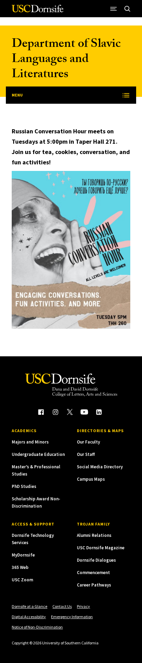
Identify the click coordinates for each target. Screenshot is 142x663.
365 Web (20, 567)
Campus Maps (91, 479)
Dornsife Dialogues (96, 560)
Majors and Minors (30, 442)
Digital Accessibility (29, 616)
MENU (17, 95)
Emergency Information (72, 616)
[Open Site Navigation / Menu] (114, 8)
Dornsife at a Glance (29, 606)
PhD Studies (24, 486)
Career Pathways (94, 585)
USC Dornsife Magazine (100, 548)
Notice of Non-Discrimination (37, 627)
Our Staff (86, 454)
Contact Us (62, 606)
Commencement (93, 572)
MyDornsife (23, 555)
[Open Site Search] (127, 8)
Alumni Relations (94, 535)
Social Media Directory (100, 467)
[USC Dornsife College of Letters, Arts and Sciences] (37, 11)
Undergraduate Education (38, 454)
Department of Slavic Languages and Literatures (66, 60)
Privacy (83, 606)
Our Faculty (88, 442)
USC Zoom (22, 580)
